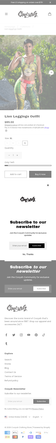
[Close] (48, 185)
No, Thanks (28, 254)
